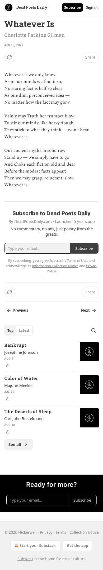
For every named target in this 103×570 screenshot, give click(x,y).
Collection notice (84, 532)
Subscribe (72, 7)
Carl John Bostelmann (24, 418)
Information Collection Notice (55, 265)
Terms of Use (77, 260)
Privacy (46, 532)
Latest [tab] (24, 330)
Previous (20, 310)
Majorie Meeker (18, 385)
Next (85, 310)
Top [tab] (10, 330)
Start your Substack (38, 545)
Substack (25, 558)
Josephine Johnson (21, 352)
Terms (60, 532)
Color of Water (21, 378)
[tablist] (18, 330)
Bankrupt (15, 345)
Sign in (92, 7)
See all (14, 444)
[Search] (93, 330)
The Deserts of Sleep (28, 411)
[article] (51, 355)
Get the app (77, 545)
